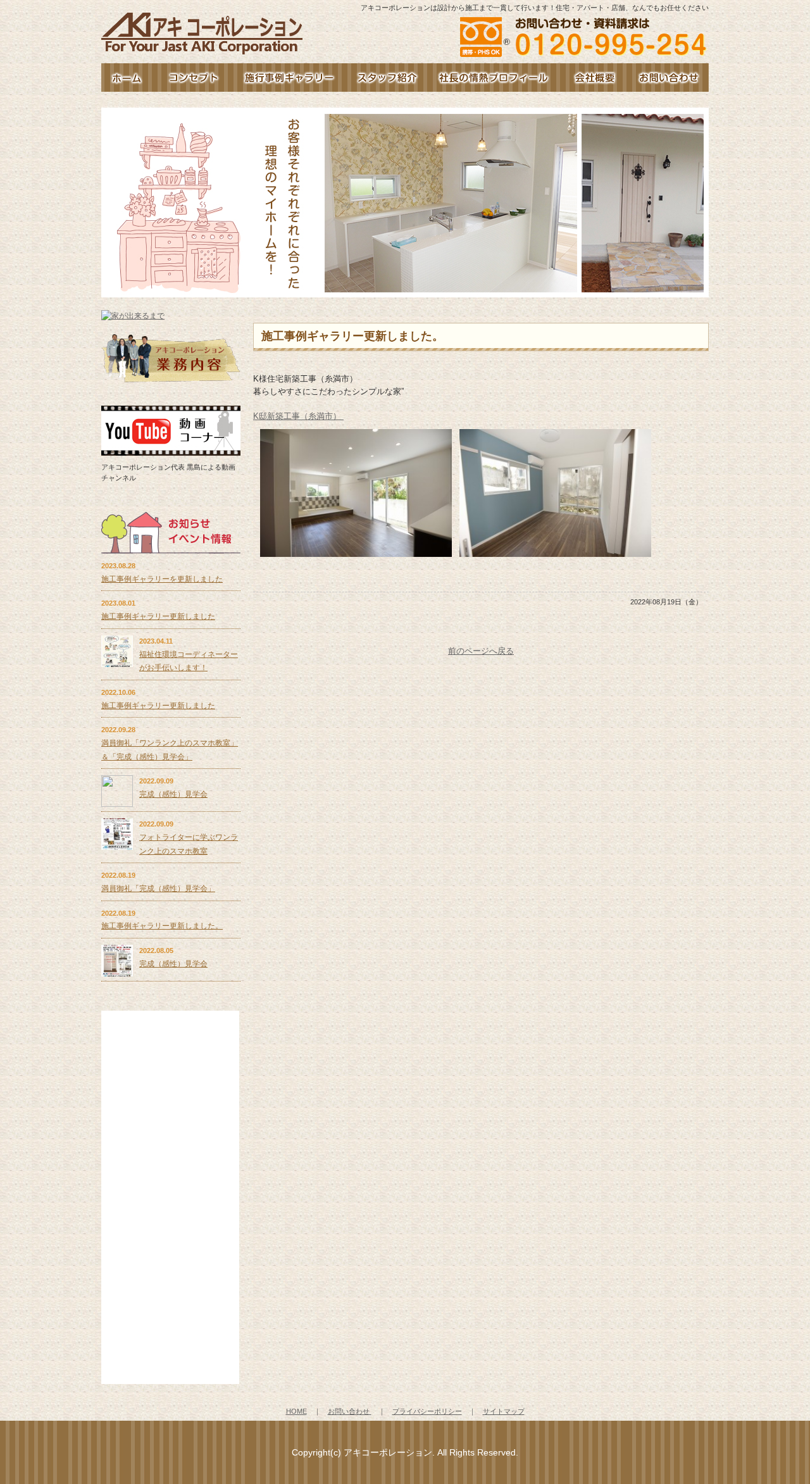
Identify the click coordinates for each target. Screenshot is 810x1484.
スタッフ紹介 (386, 77)
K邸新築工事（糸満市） (298, 416)
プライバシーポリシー (427, 1411)
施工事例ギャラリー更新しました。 (162, 925)
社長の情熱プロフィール (493, 77)
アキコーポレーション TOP (126, 77)
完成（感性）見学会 (173, 794)
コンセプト (193, 77)
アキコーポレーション (388, 1452)
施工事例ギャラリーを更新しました (162, 579)
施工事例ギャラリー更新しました (158, 616)
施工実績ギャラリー (289, 77)
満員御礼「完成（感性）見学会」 (158, 888)
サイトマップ (504, 1411)
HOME (296, 1411)
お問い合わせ (669, 77)
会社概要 (595, 77)
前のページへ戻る (481, 651)
